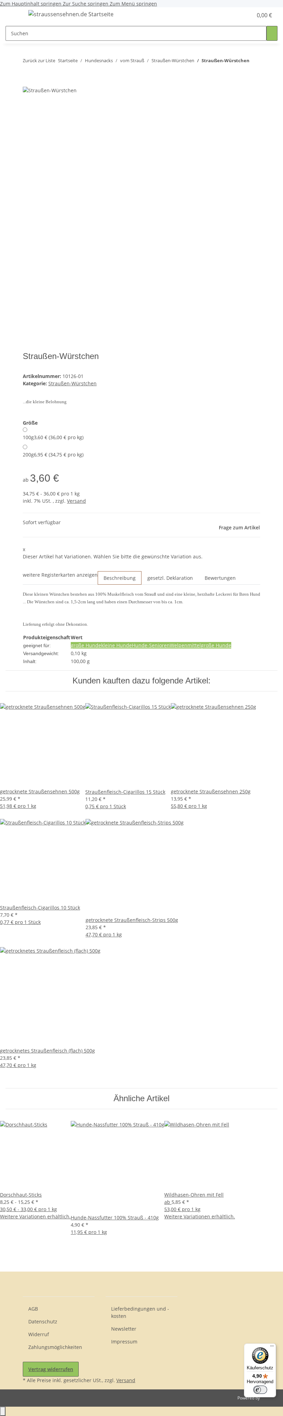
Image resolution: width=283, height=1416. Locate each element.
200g (53, 454)
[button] (233, 15)
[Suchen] (271, 33)
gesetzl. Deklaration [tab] (170, 578)
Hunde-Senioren (151, 645)
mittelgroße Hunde (209, 645)
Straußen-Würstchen (72, 383)
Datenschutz (42, 1321)
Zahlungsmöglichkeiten (55, 1347)
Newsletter (123, 1328)
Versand (76, 501)
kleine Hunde (116, 645)
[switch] (260, 1390)
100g (53, 437)
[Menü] (272, 1347)
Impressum (124, 1341)
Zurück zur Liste (39, 60)
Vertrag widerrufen (50, 1369)
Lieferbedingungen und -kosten (140, 1312)
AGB (33, 1308)
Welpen (178, 645)
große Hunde (86, 645)
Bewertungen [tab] (220, 578)
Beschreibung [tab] (120, 578)
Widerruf (38, 1334)
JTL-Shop (269, 1398)
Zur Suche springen (86, 3)
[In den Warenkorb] (28, 82)
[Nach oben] (3, 1411)
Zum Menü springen (133, 3)
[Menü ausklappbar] (14, 15)
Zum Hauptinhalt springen (31, 3)
